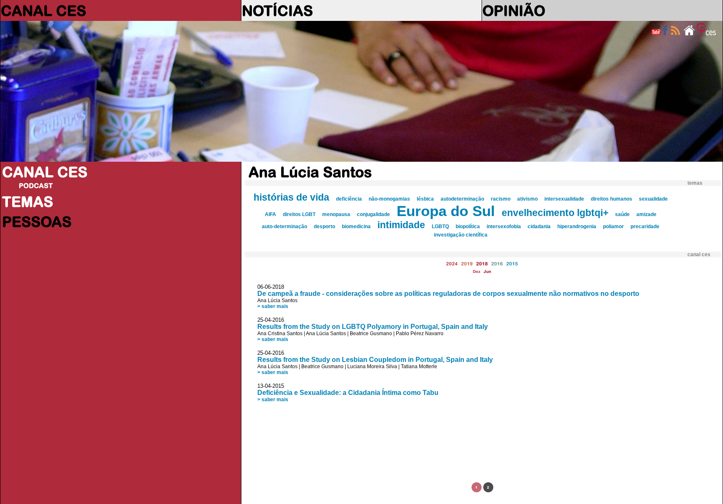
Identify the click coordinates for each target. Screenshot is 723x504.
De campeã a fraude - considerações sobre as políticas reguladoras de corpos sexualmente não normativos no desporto (448, 293)
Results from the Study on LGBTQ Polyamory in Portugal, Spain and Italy (372, 326)
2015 (512, 263)
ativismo (527, 199)
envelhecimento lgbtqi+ (555, 212)
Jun (487, 271)
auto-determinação (284, 226)
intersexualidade (564, 199)
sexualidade (653, 199)
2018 (482, 263)
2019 (467, 263)
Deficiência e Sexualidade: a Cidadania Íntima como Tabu (347, 392)
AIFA (270, 214)
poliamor (613, 226)
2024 (452, 263)
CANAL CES (43, 10)
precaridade (645, 226)
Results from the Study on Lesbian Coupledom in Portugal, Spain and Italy (375, 359)
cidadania (539, 226)
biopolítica (468, 226)
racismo (500, 199)
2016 (497, 263)
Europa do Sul (446, 211)
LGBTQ (440, 226)
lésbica (425, 199)
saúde (622, 214)
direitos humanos (611, 199)
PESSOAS (37, 221)
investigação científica (460, 235)
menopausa (336, 214)
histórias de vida (291, 197)
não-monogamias (389, 199)
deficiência (349, 199)
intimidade (401, 224)
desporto (324, 226)
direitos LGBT (299, 214)
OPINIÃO (513, 10)
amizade (646, 214)
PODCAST (36, 185)
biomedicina (356, 226)
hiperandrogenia (576, 226)
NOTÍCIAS (277, 10)
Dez (476, 271)
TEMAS (27, 201)
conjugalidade (373, 214)
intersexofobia (504, 226)
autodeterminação (462, 199)
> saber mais (272, 306)
